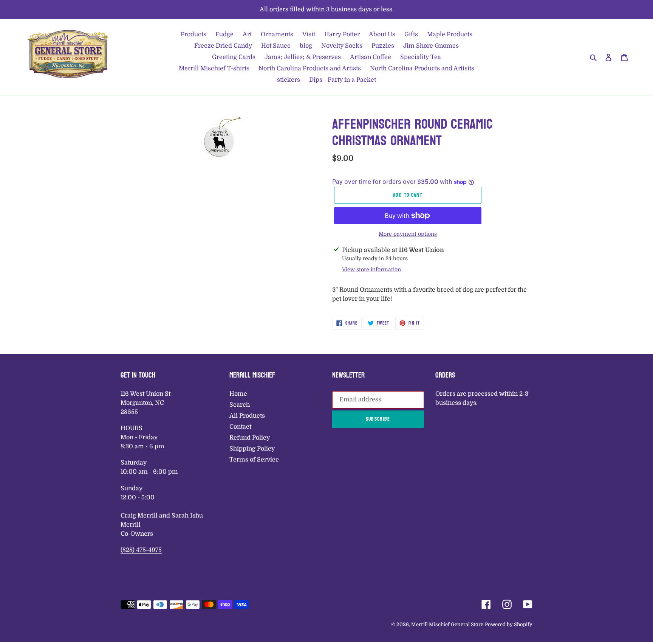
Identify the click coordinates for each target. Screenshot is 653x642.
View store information (371, 269)
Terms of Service (254, 459)
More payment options (408, 234)
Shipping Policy (252, 448)
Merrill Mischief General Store (447, 624)
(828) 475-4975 (141, 550)
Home (238, 393)
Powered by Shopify (508, 624)
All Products (247, 415)
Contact (240, 426)
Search (239, 404)
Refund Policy (249, 437)
